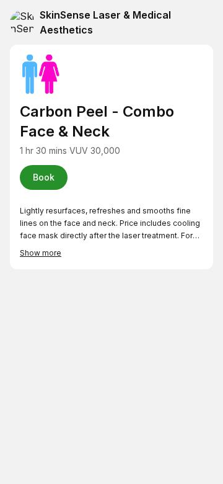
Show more (40, 253)
